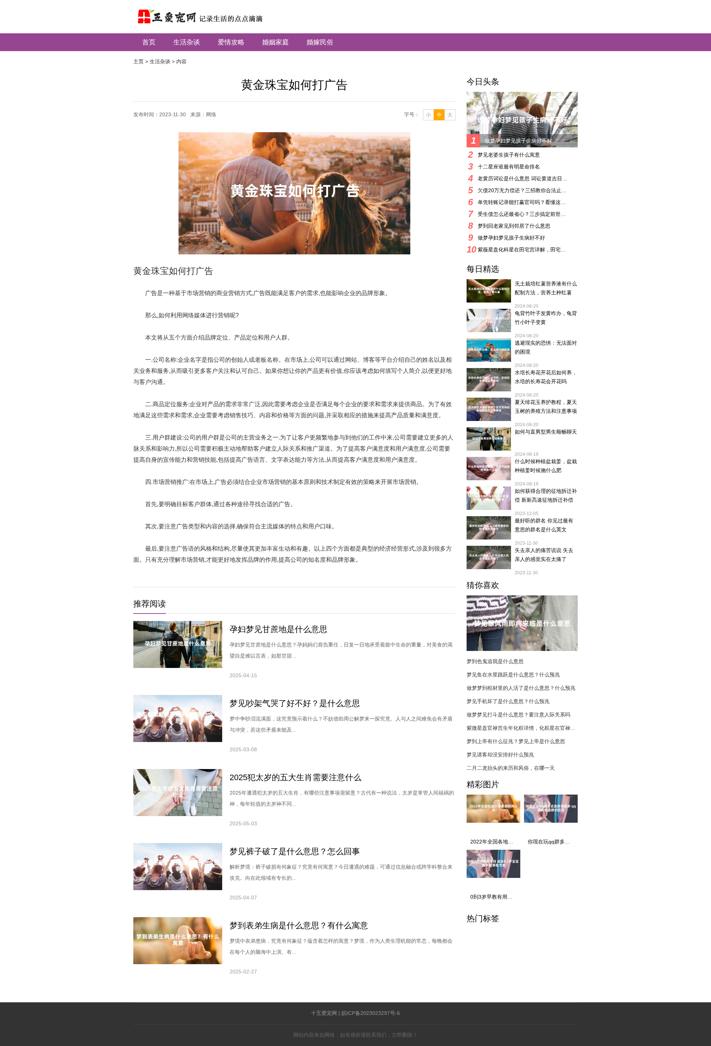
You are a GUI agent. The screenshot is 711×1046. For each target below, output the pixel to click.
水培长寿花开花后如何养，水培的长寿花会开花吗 (546, 377)
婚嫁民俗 (320, 42)
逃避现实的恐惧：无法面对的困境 (546, 347)
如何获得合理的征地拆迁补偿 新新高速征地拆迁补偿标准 (546, 496)
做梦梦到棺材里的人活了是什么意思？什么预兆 (521, 688)
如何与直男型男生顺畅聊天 (546, 432)
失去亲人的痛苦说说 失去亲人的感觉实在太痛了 (544, 554)
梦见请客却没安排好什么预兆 (500, 755)
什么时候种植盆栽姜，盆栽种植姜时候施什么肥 (546, 465)
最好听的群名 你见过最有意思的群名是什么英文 (544, 525)
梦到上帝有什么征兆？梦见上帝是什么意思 (516, 741)
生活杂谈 (186, 42)
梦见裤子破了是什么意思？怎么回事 (295, 851)
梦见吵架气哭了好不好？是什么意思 (295, 703)
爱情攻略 (231, 42)
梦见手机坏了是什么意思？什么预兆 (508, 701)
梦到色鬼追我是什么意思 (495, 661)
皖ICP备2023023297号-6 (370, 1013)
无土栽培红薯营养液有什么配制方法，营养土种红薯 (546, 288)
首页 (149, 42)
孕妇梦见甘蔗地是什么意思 (278, 629)
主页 (138, 61)
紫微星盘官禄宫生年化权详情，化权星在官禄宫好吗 (522, 728)
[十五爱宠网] (209, 13)
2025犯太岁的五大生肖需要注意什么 (295, 777)
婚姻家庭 (275, 42)
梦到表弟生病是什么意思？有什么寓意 (299, 925)
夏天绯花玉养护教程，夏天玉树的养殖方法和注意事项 (546, 406)
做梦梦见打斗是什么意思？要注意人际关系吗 (518, 715)
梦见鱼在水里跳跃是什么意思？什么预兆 (513, 675)
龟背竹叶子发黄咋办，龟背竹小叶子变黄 (546, 317)
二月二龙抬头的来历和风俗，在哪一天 (511, 768)
